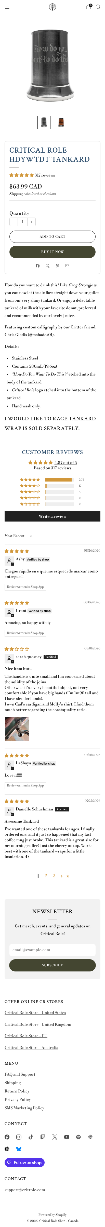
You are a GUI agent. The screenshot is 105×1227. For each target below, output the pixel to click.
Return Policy (17, 1091)
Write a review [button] (52, 516)
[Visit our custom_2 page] (91, 1137)
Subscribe (52, 965)
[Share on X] (47, 266)
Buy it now (52, 252)
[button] (22, 175)
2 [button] (46, 876)
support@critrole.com (25, 1190)
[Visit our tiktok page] (31, 1137)
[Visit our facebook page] (7, 1137)
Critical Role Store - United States (35, 1012)
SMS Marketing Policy (24, 1108)
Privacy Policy (18, 1099)
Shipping (16, 194)
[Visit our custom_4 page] (19, 1149)
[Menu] (7, 6)
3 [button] (54, 876)
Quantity (19, 213)
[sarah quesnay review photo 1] (17, 729)
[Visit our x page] (55, 1137)
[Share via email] (67, 266)
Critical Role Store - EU (26, 1036)
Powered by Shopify (52, 1215)
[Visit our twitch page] (43, 1137)
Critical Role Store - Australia (31, 1047)
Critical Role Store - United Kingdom (38, 1024)
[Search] (97, 6)
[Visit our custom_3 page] (7, 1149)
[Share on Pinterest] (57, 266)
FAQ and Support (20, 1074)
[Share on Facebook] (38, 266)
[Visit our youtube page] (67, 1137)
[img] (17, 551)
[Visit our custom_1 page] (79, 1137)
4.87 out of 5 (66, 462)
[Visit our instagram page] (19, 1137)
